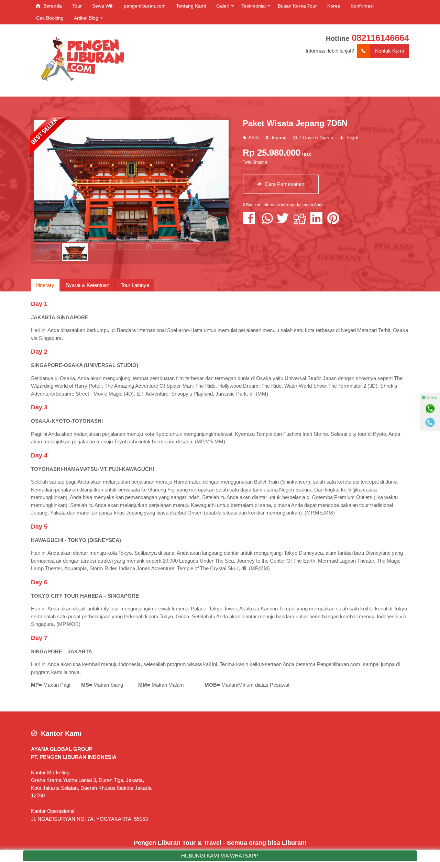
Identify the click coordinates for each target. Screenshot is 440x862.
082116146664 (380, 38)
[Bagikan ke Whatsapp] (267, 221)
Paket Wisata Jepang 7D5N (295, 123)
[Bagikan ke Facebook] (250, 221)
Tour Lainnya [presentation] (135, 285)
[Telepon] (430, 422)
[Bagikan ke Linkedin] (318, 221)
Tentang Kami (191, 6)
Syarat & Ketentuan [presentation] (87, 285)
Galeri (222, 6)
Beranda (52, 6)
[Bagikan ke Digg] (301, 221)
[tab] (45, 285)
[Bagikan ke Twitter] (284, 221)
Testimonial (253, 6)
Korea (333, 6)
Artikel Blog (86, 18)
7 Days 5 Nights (316, 137)
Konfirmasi (362, 6)
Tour (77, 6)
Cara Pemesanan (283, 184)
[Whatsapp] (430, 409)
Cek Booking (50, 18)
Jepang (279, 137)
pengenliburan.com (145, 6)
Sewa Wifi (102, 6)
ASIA (253, 137)
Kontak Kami (389, 51)
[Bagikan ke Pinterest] (335, 221)
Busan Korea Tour (297, 6)
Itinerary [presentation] (45, 285)
